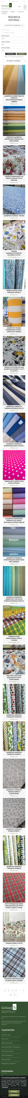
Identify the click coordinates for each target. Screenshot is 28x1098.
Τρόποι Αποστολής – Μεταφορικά (10, 1047)
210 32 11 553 (14, 1)
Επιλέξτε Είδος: (5, 36)
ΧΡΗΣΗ (13, 11)
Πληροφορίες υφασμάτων (8, 1063)
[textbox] (14, 39)
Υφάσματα (4, 11)
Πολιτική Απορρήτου (7, 1055)
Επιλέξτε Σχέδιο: (5, 42)
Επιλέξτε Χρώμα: (5, 48)
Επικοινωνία (4, 1039)
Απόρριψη (14, 1095)
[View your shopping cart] (19, 6)
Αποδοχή (14, 1091)
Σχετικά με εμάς (6, 1034)
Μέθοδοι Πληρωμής (7, 1043)
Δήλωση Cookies (6, 1059)
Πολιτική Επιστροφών (7, 1051)
